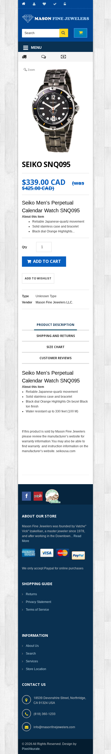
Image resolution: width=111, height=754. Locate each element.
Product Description (55, 325)
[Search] (63, 33)
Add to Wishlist (38, 278)
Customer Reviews (55, 358)
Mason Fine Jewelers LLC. (54, 302)
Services (32, 661)
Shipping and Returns (55, 336)
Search (31, 653)
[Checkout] (54, 4)
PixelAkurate (31, 749)
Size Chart (55, 347)
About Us (32, 646)
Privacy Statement (38, 602)
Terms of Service (37, 609)
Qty (24, 247)
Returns (31, 594)
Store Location (36, 669)
